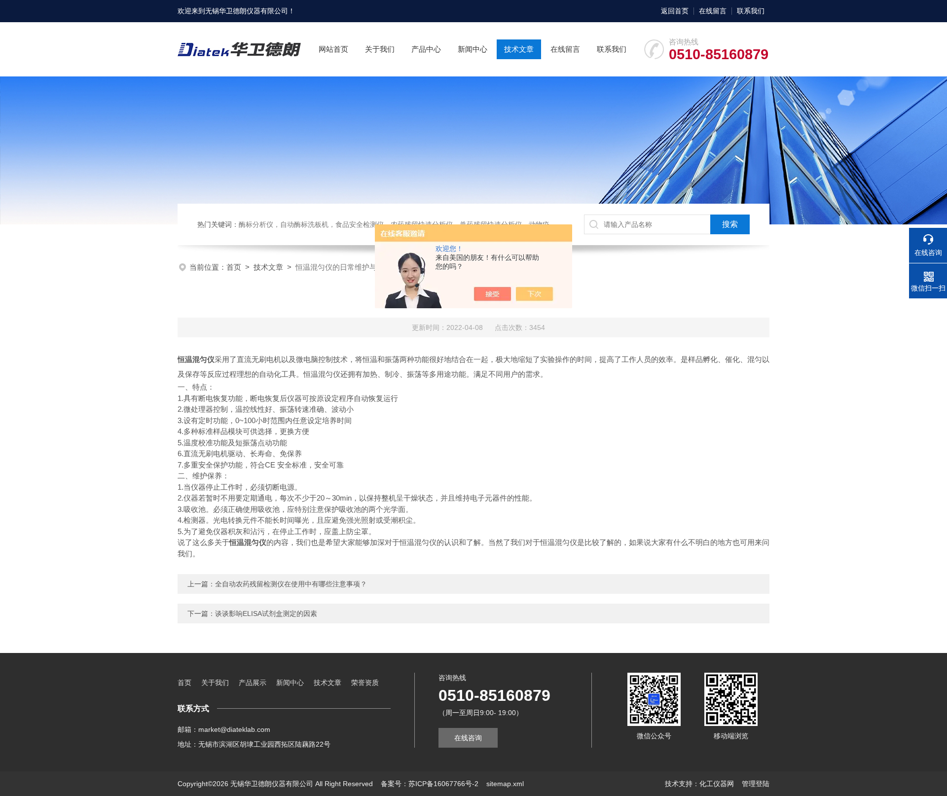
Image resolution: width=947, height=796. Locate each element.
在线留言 (713, 11)
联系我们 (751, 11)
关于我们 (380, 49)
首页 (233, 267)
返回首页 (675, 11)
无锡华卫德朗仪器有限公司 (246, 11)
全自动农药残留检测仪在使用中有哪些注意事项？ (291, 584)
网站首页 (333, 49)
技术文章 (519, 49)
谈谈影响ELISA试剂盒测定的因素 (266, 613)
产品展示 (252, 683)
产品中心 (426, 49)
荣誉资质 (365, 683)
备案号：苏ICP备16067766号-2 (429, 784)
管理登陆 (755, 784)
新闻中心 (472, 49)
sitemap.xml (505, 784)
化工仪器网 (716, 784)
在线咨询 (468, 738)
